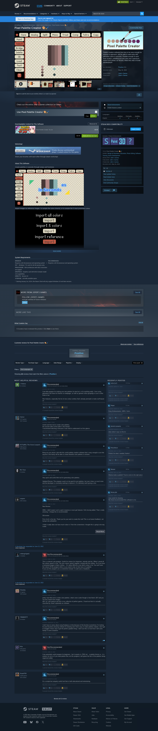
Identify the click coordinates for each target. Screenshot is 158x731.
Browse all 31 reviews (60, 698)
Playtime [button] (68, 363)
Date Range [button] (57, 363)
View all (141, 322)
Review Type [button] (20, 363)
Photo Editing (131, 153)
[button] (18, 13)
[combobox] (116, 13)
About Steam (77, 711)
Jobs (93, 715)
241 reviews (23, 677)
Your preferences (138, 344)
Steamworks (77, 719)
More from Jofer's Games (34, 292)
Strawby (22, 590)
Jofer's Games (122, 73)
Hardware (94, 719)
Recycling (95, 722)
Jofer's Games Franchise (43, 25)
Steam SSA (77, 715)
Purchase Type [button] (33, 363)
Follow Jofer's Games (33, 297)
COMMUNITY (49, 6)
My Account (128, 722)
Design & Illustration (29, 25)
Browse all (93, 124)
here (48, 329)
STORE (39, 6)
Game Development (132, 86)
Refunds (108, 726)
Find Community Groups (111, 183)
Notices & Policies (111, 719)
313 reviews (23, 448)
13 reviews (23, 650)
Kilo (21, 646)
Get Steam (127, 711)
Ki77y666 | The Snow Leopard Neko (31, 445)
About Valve (95, 711)
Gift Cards (76, 726)
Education (123, 153)
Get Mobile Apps (129, 715)
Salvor (22, 417)
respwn (22, 498)
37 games (22, 592)
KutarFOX (23, 673)
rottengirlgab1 (24, 553)
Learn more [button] (136, 129)
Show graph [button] (136, 363)
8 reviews (22, 619)
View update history (110, 174)
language (138, 2)
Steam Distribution (79, 722)
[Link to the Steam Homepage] (22, 7)
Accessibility (110, 715)
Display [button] (78, 363)
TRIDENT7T (24, 617)
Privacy (108, 711)
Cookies (108, 722)
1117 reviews (23, 421)
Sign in (18, 94)
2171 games (23, 419)
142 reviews (23, 594)
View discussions (109, 180)
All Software (18, 25)
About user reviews (126, 344)
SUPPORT (68, 6)
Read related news (109, 177)
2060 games (23, 447)
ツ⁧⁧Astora (23, 384)
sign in (131, 2)
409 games (23, 648)
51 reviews (23, 386)
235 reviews (23, 500)
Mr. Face (23, 470)
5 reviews (22, 472)
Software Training (120, 86)
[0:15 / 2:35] (58, 55)
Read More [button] (100, 531)
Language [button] (46, 363)
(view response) (20, 548)
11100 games (23, 675)
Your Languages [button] (25, 369)
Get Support (128, 719)
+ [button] (139, 86)
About (59, 6)
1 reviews (22, 556)
